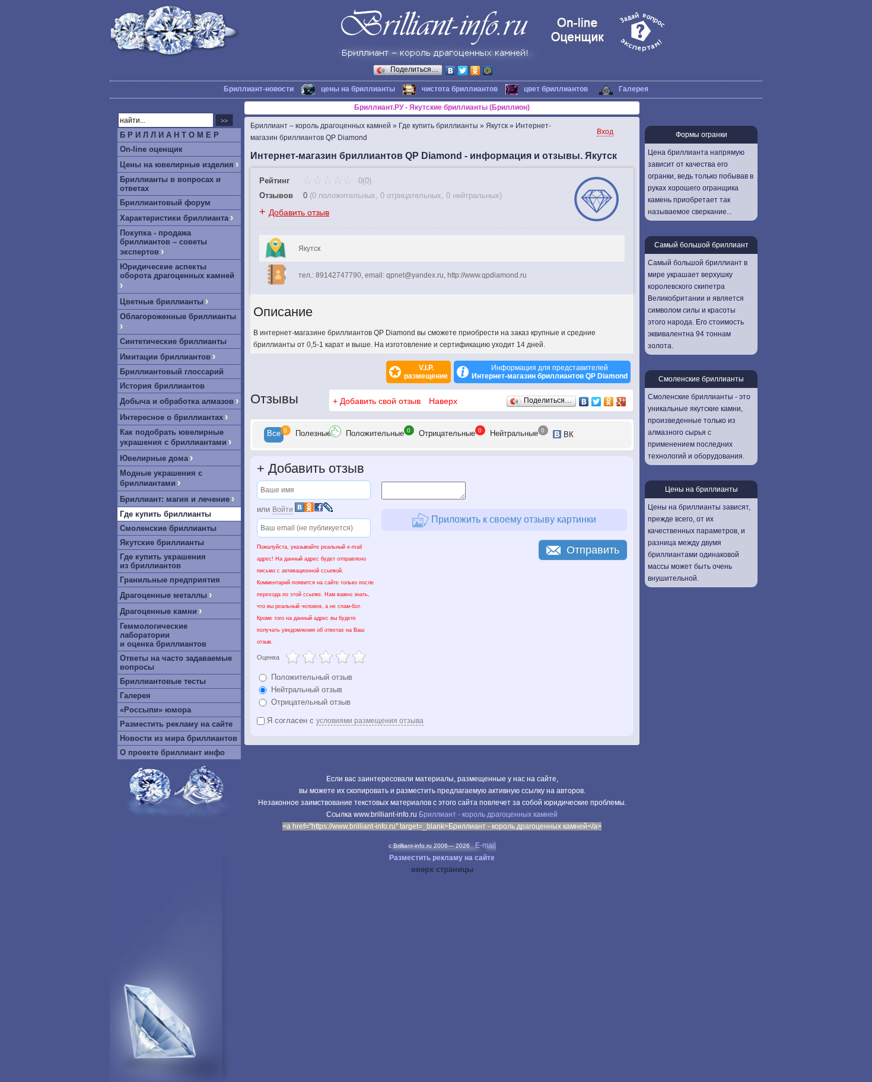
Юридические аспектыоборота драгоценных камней (177, 271)
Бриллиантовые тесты (163, 681)
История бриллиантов (162, 385)
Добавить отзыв (299, 212)
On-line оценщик (151, 149)
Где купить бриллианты (165, 514)
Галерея (633, 89)
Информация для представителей (550, 372)
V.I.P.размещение (426, 372)
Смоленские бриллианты (168, 528)
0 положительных (343, 195)
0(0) (363, 180)
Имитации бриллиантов (165, 356)
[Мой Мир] (488, 70)
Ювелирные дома (154, 458)
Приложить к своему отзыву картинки (512, 519)
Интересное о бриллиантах (171, 417)
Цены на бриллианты (701, 489)
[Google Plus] (621, 401)
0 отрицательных (410, 195)
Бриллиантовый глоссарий (172, 371)
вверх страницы (442, 869)
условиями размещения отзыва (370, 721)
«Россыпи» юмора (155, 709)
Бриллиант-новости (259, 89)
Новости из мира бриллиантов (178, 738)
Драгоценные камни (158, 611)
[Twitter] (463, 70)
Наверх (443, 401)
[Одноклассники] (475, 70)
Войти (282, 509)
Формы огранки (701, 135)
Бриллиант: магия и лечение (175, 499)
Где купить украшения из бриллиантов (163, 561)
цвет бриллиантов (556, 89)
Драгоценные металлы (163, 595)
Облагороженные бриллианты (178, 316)
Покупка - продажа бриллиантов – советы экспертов (163, 242)
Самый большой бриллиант (701, 245)
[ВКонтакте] (450, 70)
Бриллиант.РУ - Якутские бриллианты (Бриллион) (442, 107)
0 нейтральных (472, 195)
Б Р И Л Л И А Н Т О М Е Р (169, 135)
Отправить (593, 550)
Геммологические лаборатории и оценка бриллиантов (163, 635)
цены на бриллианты (358, 89)
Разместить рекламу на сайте (176, 724)
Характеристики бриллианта (174, 218)
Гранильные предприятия (170, 579)
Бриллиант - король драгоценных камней (488, 814)
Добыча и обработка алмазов (177, 401)
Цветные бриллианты (161, 301)
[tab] (274, 435)
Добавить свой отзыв (380, 401)
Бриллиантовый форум (165, 202)
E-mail (485, 845)
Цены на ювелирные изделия (177, 164)
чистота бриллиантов (460, 89)
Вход (605, 132)
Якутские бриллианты (162, 542)
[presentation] (274, 435)
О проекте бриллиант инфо (172, 752)
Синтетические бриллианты (173, 341)
